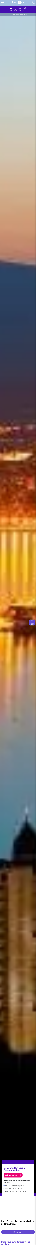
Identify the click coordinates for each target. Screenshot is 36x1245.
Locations (18, 14)
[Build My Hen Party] (13, 1178)
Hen (14, 14)
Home (10, 14)
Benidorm (24, 14)
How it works (19, 1232)
